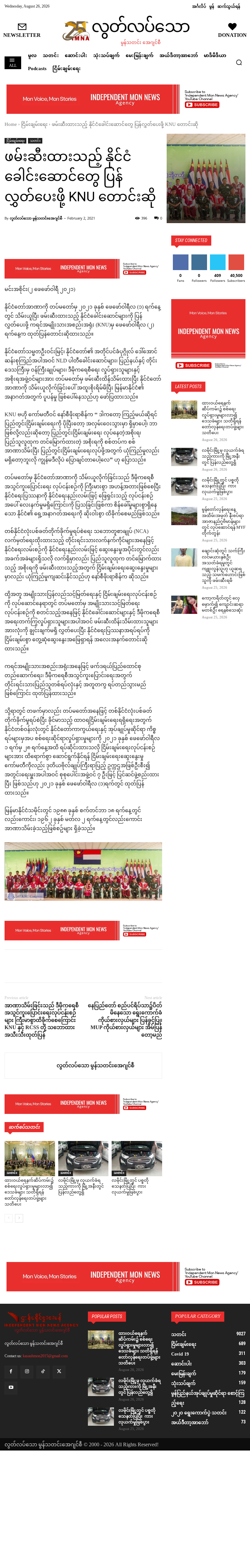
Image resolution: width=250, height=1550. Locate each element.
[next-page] (19, 1218)
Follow (199, 256)
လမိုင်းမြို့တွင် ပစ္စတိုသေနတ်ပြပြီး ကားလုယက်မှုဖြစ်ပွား (130, 1186)
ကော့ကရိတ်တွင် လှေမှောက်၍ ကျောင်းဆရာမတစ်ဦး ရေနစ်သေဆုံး (222, 604)
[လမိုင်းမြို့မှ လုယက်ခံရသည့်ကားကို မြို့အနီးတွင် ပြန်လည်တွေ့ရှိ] (83, 1158)
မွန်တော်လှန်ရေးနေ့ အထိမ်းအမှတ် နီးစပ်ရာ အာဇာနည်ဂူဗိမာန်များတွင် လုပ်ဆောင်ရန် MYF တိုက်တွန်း (223, 521)
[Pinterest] (41, 966)
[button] (238, 62)
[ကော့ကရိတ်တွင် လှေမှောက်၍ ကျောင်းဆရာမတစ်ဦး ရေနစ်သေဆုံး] (184, 605)
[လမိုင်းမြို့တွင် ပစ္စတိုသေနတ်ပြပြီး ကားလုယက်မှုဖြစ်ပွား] (137, 1158)
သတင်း (35, 140)
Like (180, 256)
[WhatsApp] (55, 966)
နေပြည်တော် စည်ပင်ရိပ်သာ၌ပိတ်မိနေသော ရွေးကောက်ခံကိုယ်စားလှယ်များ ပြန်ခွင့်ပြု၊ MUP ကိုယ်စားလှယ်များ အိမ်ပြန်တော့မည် (125, 1020)
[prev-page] (9, 1218)
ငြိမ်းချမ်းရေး (34, 124)
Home (11, 124)
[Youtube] (11, 1388)
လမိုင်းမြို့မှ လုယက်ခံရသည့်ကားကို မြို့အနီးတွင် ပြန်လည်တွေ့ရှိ (81, 1186)
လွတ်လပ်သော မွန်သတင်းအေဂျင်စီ (36, 218)
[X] (26, 966)
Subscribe (236, 256)
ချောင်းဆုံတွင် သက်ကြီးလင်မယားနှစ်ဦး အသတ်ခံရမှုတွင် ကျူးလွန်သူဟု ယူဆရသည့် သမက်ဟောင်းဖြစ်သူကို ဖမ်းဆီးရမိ (223, 566)
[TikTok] (42, 1372)
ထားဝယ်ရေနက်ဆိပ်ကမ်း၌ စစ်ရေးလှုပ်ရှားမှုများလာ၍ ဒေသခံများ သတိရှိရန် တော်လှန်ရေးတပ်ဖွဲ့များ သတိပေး (29, 1192)
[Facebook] (11, 966)
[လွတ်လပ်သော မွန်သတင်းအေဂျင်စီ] (31, 1065)
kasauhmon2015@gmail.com (45, 1356)
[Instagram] (27, 1372)
